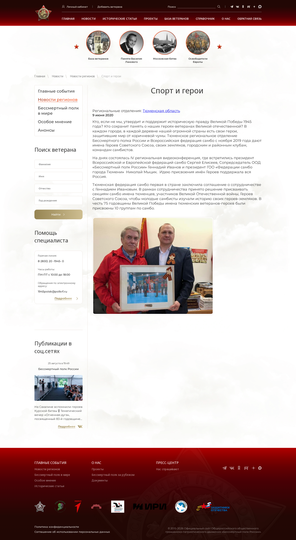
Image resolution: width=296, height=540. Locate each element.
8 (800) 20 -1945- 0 (51, 261)
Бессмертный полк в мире (52, 475)
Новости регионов (82, 76)
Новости (89, 19)
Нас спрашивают (167, 469)
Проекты (151, 19)
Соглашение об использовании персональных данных (72, 531)
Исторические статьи (120, 19)
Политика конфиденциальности (56, 526)
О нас (96, 463)
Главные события (50, 463)
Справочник (205, 19)
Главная (68, 19)
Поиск (172, 6)
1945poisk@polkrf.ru (52, 291)
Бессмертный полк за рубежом (113, 475)
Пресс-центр (167, 463)
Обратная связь (249, 19)
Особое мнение (45, 480)
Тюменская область (161, 111)
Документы (100, 480)
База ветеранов (177, 19)
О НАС (226, 19)
